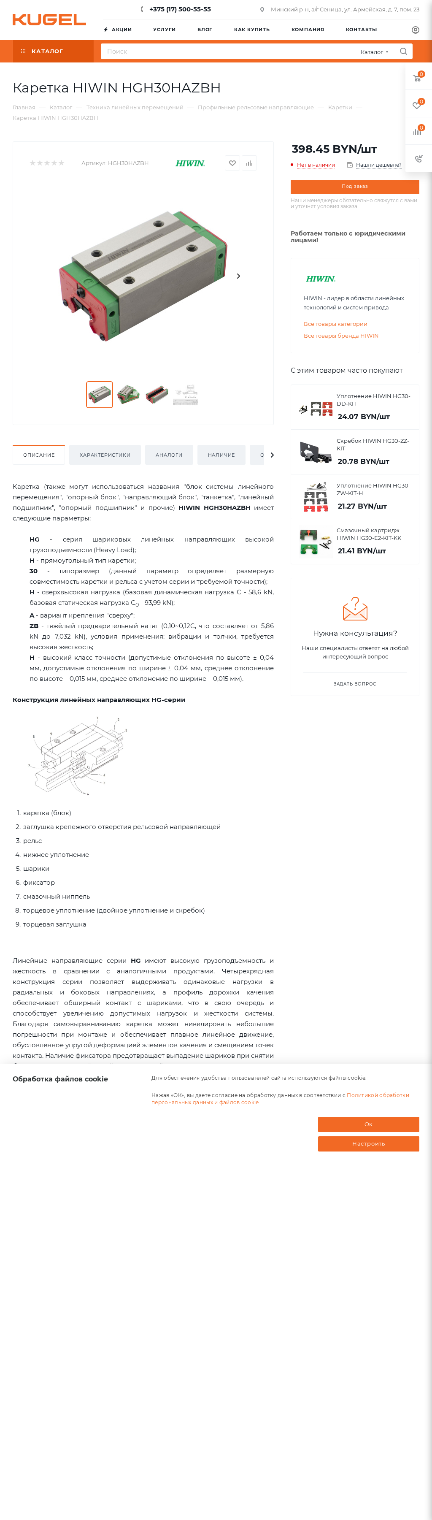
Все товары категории (335, 323)
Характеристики (105, 455)
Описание (38, 455)
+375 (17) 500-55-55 (179, 9)
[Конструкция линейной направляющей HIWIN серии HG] (78, 755)
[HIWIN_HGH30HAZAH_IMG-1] (143, 276)
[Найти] (403, 51)
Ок (368, 1124)
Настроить (368, 1143)
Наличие (221, 455)
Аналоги (169, 455)
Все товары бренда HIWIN (341, 335)
